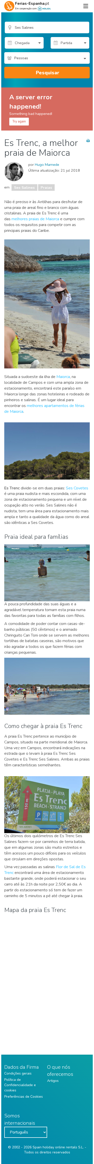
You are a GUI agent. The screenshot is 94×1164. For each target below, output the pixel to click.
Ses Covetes (77, 488)
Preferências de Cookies (23, 1096)
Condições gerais (18, 1073)
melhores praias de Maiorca (35, 219)
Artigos (53, 1080)
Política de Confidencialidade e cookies (20, 1085)
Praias (46, 187)
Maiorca (63, 377)
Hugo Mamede (47, 164)
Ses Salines (24, 187)
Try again (19, 121)
